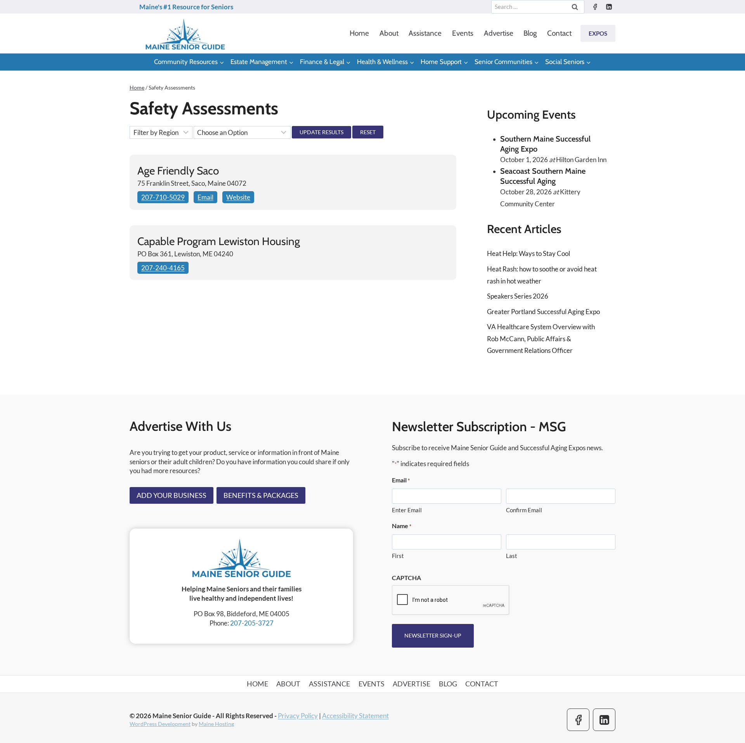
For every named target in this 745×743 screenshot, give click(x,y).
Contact (559, 33)
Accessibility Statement (355, 716)
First (398, 555)
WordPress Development (160, 724)
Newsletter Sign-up (432, 635)
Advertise (498, 33)
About (388, 33)
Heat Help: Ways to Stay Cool (528, 253)
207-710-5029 (163, 197)
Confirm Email (524, 509)
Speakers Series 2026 (517, 296)
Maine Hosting (216, 724)
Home (359, 33)
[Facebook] (594, 7)
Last (511, 555)
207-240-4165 (163, 268)
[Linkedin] (608, 7)
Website (238, 197)
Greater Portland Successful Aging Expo (543, 312)
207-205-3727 (252, 623)
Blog (530, 33)
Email (205, 197)
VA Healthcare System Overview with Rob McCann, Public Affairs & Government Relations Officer (541, 338)
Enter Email (407, 509)
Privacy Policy (298, 716)
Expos (598, 33)
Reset (368, 132)
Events (462, 33)
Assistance (425, 33)
